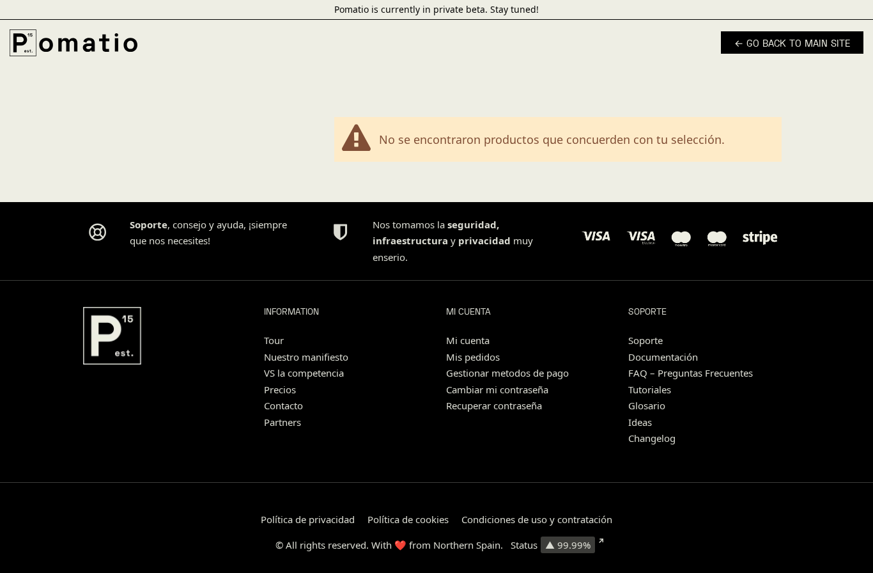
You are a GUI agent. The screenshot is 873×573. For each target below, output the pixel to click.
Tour (274, 340)
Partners (282, 422)
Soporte (645, 340)
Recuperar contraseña (494, 405)
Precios (280, 389)
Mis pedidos (473, 356)
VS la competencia (304, 372)
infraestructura (410, 240)
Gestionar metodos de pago (507, 372)
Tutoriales (649, 389)
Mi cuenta (468, 340)
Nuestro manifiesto (306, 356)
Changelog (652, 438)
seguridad (472, 224)
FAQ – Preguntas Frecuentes (690, 372)
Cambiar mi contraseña (497, 389)
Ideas (640, 422)
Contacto (283, 405)
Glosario (646, 405)
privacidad (484, 240)
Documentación (663, 356)
